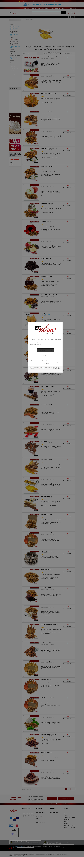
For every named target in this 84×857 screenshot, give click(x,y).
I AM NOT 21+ (45, 355)
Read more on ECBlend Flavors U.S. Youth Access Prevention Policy (44, 368)
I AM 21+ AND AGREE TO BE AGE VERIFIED (45, 350)
